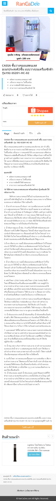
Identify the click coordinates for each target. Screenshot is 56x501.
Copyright (12, 498)
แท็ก (39, 133)
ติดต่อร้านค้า (19, 133)
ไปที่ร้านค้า (39, 123)
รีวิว (31, 133)
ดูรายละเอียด (34, 454)
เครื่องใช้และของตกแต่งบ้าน (22, 476)
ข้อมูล (6, 133)
